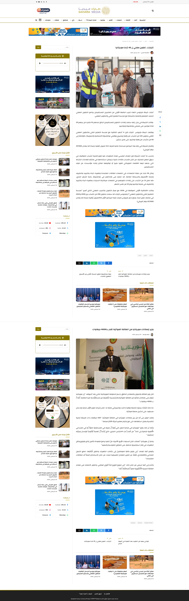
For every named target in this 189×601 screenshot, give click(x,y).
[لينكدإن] (160, 126)
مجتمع (65, 20)
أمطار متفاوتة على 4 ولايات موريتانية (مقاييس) (117, 305)
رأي (73, 20)
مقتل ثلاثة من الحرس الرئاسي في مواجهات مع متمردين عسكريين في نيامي (142, 306)
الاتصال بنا (107, 594)
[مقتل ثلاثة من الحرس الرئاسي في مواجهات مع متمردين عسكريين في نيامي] (141, 295)
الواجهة (140, 523)
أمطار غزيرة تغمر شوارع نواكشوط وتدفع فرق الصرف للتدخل (46, 171)
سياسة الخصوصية (76, 599)
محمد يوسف (146, 334)
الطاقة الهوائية (148, 523)
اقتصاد (128, 20)
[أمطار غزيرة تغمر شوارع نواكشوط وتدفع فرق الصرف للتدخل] (64, 172)
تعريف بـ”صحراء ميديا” (85, 594)
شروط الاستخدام (85, 599)
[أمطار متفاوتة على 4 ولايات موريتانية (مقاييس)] (115, 295)
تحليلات (119, 20)
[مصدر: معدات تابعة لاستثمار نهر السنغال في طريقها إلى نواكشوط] (64, 183)
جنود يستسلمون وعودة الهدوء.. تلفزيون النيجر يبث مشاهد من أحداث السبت (47, 193)
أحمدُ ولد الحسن (145, 53)
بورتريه (102, 20)
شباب (139, 255)
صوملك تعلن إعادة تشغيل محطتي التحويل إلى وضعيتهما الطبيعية (46, 160)
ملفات (56, 20)
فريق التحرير (98, 594)
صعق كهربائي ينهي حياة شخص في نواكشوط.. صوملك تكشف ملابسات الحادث (47, 205)
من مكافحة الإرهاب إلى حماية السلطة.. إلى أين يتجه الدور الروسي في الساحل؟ (108, 2)
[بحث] (36, 20)
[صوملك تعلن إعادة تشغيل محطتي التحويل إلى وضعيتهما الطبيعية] (64, 161)
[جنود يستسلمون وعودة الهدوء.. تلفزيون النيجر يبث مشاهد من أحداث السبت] (64, 193)
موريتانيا (133, 523)
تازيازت (151, 255)
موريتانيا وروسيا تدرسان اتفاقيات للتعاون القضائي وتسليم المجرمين (88, 305)
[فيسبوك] (160, 117)
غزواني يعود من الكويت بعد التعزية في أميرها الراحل (133, 542)
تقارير (111, 20)
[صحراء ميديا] (95, 10)
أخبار (135, 20)
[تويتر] (160, 122)
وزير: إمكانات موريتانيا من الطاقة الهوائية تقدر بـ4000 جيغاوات (134, 275)
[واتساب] (160, 131)
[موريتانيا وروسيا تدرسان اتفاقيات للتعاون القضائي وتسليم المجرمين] (88, 295)
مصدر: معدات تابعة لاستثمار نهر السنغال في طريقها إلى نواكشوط (46, 181)
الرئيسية (142, 20)
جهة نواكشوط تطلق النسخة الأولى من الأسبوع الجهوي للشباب (95, 275)
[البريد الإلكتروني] (160, 135)
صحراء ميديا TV (91, 20)
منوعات (47, 20)
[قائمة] (153, 11)
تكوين (145, 255)
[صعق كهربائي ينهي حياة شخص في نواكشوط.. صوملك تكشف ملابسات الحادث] (64, 205)
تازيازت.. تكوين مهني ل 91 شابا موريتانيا (97, 541)
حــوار (80, 20)
